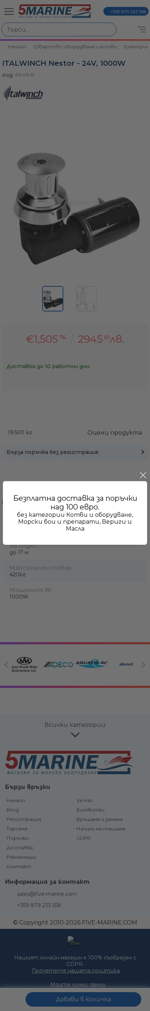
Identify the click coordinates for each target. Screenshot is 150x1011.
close (142, 475)
